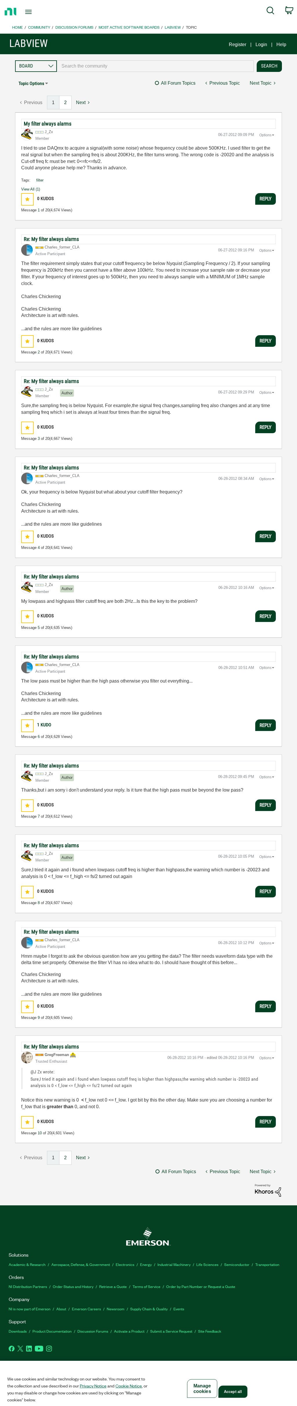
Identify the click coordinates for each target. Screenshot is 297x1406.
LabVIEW (173, 27)
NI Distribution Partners (28, 1286)
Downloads (18, 1331)
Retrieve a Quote (113, 1286)
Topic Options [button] (31, 83)
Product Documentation (52, 1331)
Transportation (267, 1264)
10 (40, 1133)
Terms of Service (146, 1286)
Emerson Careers (86, 1308)
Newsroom (115, 1308)
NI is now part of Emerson (29, 1308)
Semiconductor (236, 1264)
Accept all (233, 1391)
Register (237, 44)
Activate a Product (129, 1331)
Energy (146, 1264)
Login (261, 44)
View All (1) (30, 189)
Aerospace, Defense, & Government (80, 1264)
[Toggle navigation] (38, 11)
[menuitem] (270, 11)
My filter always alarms (47, 124)
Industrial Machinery (174, 1264)
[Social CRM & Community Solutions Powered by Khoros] (268, 1190)
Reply (265, 199)
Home (17, 27)
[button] (27, 199)
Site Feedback (209, 1331)
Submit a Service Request (171, 1331)
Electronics (125, 1264)
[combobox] (155, 66)
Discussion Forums (74, 27)
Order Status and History (73, 1286)
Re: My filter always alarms (51, 239)
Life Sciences (207, 1264)
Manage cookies (202, 1388)
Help (281, 44)
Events (178, 1308)
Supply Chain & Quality (149, 1308)
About (61, 1308)
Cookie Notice (128, 1386)
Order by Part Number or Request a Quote (200, 1286)
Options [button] (265, 135)
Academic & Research (27, 1264)
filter (40, 180)
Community (39, 27)
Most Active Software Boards (129, 27)
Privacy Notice (93, 1386)
